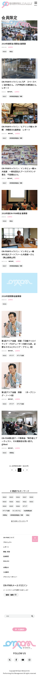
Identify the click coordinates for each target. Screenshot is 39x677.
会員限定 (10, 47)
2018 (31, 497)
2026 (18, 506)
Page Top (35, 539)
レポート (6, 547)
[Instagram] (29, 660)
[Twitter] (9, 660)
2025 (11, 506)
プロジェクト (7, 542)
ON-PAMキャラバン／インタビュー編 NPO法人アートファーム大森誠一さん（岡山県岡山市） (19, 254)
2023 (31, 501)
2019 (5, 501)
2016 (18, 497)
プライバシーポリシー (10, 577)
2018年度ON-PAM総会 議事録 (14, 213)
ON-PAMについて (8, 537)
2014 (5, 497)
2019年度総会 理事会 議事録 (14, 43)
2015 (11, 497)
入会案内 (6, 572)
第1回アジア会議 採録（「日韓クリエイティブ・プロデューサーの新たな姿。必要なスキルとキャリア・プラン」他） (19, 343)
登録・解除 (11, 595)
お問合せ (6, 567)
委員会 (5, 515)
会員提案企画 (28, 510)
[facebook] (16, 660)
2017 (25, 497)
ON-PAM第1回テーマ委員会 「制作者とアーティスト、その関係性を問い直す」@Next (19, 441)
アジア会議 (7, 510)
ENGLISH (6, 561)
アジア (25, 506)
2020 (11, 501)
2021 (18, 501)
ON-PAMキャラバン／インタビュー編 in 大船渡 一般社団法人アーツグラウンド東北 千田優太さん (19, 171)
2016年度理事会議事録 (11, 296)
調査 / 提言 (6, 552)
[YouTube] (22, 660)
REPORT (9, 92)
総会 (28, 515)
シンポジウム (17, 510)
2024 (5, 506)
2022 (25, 501)
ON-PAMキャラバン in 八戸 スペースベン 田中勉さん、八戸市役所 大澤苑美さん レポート (20, 84)
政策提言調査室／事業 (17, 515)
